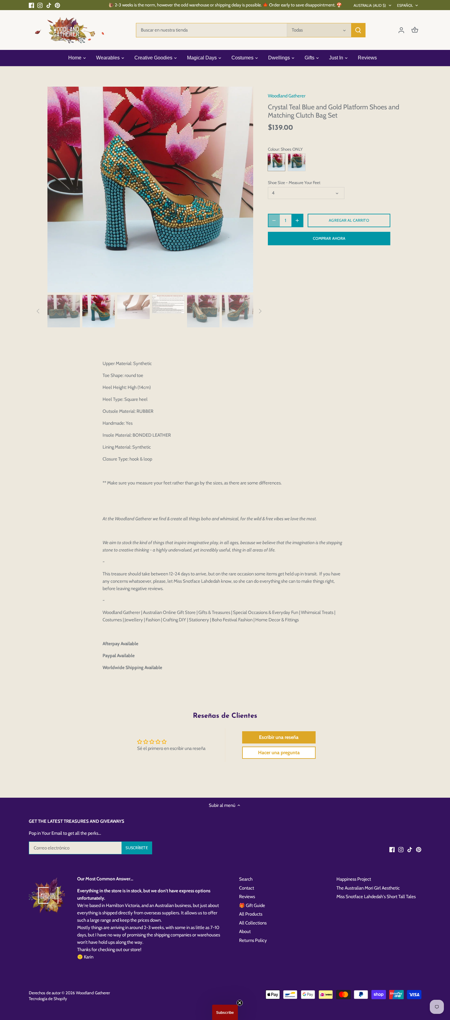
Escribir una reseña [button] (278, 737)
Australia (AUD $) (370, 5)
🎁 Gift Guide (252, 905)
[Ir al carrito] (414, 30)
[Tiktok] (48, 5)
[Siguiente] (244, 190)
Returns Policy (253, 940)
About (245, 931)
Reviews (247, 896)
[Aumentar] (297, 220)
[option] (150, 189)
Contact (246, 888)
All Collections (253, 923)
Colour (273, 149)
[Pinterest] (57, 5)
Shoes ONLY (276, 162)
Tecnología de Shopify (48, 998)
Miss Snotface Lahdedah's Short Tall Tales (376, 896)
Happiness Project (353, 879)
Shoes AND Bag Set (296, 162)
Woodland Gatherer (287, 96)
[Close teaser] (240, 1003)
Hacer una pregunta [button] (279, 752)
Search (246, 879)
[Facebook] (31, 5)
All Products (250, 914)
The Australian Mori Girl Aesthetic (368, 888)
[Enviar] (358, 30)
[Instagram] (40, 5)
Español (405, 5)
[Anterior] (56, 190)
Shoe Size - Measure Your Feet (294, 182)
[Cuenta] (401, 30)
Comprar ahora (329, 238)
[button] (225, 1012)
